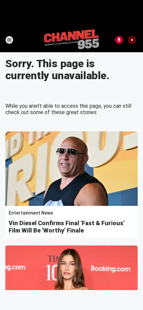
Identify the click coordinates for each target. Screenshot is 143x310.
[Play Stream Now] (132, 40)
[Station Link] (71, 40)
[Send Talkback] (119, 40)
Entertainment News (31, 213)
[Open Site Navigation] (9, 40)
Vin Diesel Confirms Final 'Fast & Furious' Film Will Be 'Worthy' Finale (67, 227)
